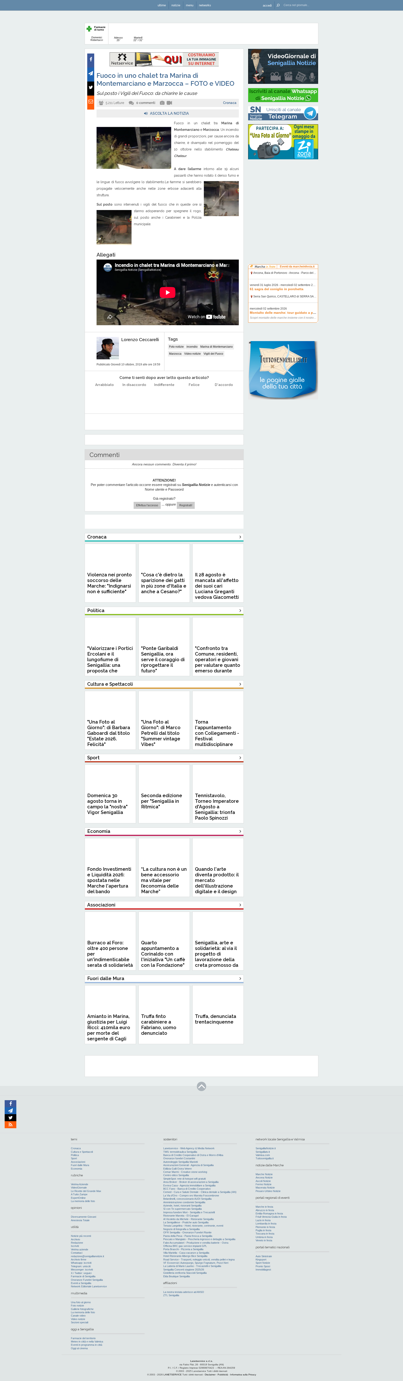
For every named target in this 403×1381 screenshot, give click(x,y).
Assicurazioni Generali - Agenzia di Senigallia (188, 1165)
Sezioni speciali (79, 1322)
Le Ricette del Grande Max (86, 1191)
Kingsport (261, 1259)
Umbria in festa (264, 1237)
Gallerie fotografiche (82, 1309)
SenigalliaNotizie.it (266, 1148)
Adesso (118, 39)
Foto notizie (176, 346)
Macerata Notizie (265, 1187)
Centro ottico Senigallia (176, 1175)
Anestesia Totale (80, 1220)
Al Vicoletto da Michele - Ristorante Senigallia (188, 1219)
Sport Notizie (263, 1262)
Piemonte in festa (265, 1227)
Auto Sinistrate (264, 1256)
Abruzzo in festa (265, 1210)
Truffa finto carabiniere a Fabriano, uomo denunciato (158, 1024)
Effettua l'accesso (147, 505)
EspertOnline (78, 1197)
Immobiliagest (263, 1269)
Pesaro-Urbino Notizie (268, 1191)
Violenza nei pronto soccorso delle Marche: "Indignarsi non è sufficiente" (109, 583)
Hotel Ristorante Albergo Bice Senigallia (185, 1256)
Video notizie (192, 353)
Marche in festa (264, 1206)
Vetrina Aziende (79, 1184)
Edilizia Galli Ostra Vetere (177, 1168)
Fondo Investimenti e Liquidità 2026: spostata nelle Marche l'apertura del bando (109, 880)
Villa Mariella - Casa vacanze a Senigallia (186, 1252)
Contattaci (76, 1252)
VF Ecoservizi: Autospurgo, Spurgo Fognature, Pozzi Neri (195, 1262)
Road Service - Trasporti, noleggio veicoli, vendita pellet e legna (199, 1259)
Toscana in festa (265, 1233)
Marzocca (175, 353)
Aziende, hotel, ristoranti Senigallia (182, 1205)
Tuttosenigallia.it (265, 1158)
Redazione (77, 1242)
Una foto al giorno (81, 1302)
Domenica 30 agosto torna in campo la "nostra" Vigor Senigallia (107, 804)
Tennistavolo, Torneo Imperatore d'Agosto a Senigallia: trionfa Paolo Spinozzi (217, 807)
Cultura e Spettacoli (82, 1151)
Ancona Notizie (264, 1177)
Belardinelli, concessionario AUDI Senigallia (187, 1198)
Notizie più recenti (81, 1236)
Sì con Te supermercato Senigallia (182, 1208)
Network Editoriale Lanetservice (89, 1286)
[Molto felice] (224, 396)
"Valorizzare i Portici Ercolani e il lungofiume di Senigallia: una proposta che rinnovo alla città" (110, 662)
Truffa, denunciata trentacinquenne (215, 1019)
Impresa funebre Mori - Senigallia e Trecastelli (189, 1212)
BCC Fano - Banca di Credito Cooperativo (187, 1188)
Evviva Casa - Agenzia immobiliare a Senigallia (189, 1185)
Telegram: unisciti (80, 1266)
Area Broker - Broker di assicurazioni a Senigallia (191, 1182)
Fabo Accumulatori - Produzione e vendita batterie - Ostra (195, 1242)
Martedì (138, 39)
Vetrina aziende (79, 1249)
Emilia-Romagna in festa (269, 1213)
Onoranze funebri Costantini (179, 1158)
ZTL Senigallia (171, 1295)
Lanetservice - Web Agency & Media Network (189, 1148)
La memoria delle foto (83, 1201)
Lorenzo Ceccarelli (140, 339)
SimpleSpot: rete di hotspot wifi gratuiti (184, 1178)
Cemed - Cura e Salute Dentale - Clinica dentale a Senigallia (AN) (199, 1192)
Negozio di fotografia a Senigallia (181, 1229)
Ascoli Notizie (263, 1181)
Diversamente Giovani (83, 1216)
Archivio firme (78, 1259)
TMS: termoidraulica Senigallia (180, 1151)
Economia (76, 1168)
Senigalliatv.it (263, 1151)
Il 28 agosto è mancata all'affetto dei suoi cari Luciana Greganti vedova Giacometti (217, 586)
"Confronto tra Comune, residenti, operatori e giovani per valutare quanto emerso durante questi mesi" (217, 662)
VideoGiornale (79, 1187)
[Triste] (134, 396)
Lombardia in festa (266, 1223)
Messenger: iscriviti (82, 1269)
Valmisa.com (263, 1155)
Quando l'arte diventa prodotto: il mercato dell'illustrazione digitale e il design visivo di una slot (217, 883)
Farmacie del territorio (83, 1338)
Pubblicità (223, 1374)
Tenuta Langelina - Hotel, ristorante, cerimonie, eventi (193, 1225)
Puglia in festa (263, 1230)
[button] (267, 5)
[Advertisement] (283, 193)
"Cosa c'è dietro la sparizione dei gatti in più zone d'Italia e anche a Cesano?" (163, 583)
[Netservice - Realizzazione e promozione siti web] (164, 65)
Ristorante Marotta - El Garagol (180, 1215)
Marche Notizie (264, 1174)
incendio (192, 346)
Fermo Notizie (263, 1184)
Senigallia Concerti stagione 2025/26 (183, 1269)
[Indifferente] (164, 396)
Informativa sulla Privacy (243, 1374)
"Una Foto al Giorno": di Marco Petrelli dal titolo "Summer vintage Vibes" (161, 733)
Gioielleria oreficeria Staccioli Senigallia (185, 1272)
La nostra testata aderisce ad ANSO (183, 1292)
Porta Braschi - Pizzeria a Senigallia (183, 1249)
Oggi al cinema (79, 1348)
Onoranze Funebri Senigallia (87, 1279)
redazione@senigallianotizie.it (87, 1256)
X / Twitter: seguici (81, 1273)
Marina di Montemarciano (216, 346)
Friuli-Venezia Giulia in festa (271, 1216)
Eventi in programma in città (86, 1344)
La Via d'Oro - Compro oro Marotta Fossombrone (191, 1195)
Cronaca (229, 103)
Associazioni (78, 1161)
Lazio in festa (263, 1220)
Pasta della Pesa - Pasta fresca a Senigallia (187, 1236)
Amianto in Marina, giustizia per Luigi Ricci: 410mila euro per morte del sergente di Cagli (108, 1027)
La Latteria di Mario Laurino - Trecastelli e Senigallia (192, 1266)
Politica (75, 1155)
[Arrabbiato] (104, 396)
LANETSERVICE (172, 1374)
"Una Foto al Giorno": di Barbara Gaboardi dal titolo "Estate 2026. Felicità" (108, 733)
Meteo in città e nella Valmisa (87, 1341)
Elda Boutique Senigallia (176, 1276)
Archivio (75, 1239)
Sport (74, 1158)
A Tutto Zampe (79, 1194)
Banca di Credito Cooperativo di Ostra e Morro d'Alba (193, 1155)
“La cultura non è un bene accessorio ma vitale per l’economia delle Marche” (164, 880)
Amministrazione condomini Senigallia (184, 1202)
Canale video (78, 1315)
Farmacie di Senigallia (83, 1276)
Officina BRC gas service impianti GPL (185, 1246)
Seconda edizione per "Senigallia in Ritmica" (161, 801)
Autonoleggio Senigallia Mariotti (180, 1161)
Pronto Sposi (263, 1266)
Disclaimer (210, 1374)
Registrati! (185, 505)
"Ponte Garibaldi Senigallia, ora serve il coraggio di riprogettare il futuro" (163, 660)
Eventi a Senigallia (81, 1283)
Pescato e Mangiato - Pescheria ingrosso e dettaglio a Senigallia (199, 1239)
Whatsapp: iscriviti (81, 1262)
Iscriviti (75, 1246)
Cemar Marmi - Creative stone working (185, 1171)
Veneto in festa (264, 1240)
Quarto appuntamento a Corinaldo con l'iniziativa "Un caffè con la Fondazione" (163, 954)
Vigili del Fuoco (213, 353)
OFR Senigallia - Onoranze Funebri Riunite (187, 1232)
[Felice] (194, 396)
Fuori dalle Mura (80, 1165)
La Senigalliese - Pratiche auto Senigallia (185, 1222)
